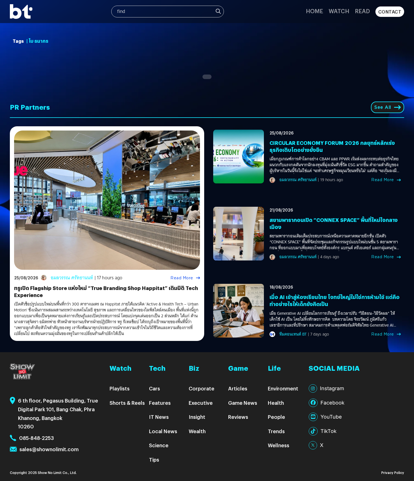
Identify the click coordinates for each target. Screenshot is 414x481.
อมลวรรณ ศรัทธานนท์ (72, 278)
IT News (159, 416)
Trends (276, 431)
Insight (197, 416)
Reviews (238, 416)
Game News (242, 402)
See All (382, 107)
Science (158, 445)
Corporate (201, 388)
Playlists (120, 388)
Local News (163, 431)
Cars (154, 388)
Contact (390, 11)
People (276, 416)
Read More (181, 278)
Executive (201, 402)
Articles (237, 388)
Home (314, 11)
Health (276, 402)
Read (362, 11)
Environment (283, 388)
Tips (154, 459)
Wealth (197, 431)
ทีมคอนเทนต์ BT (293, 334)
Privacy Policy (392, 472)
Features (160, 402)
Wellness (278, 445)
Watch (339, 11)
